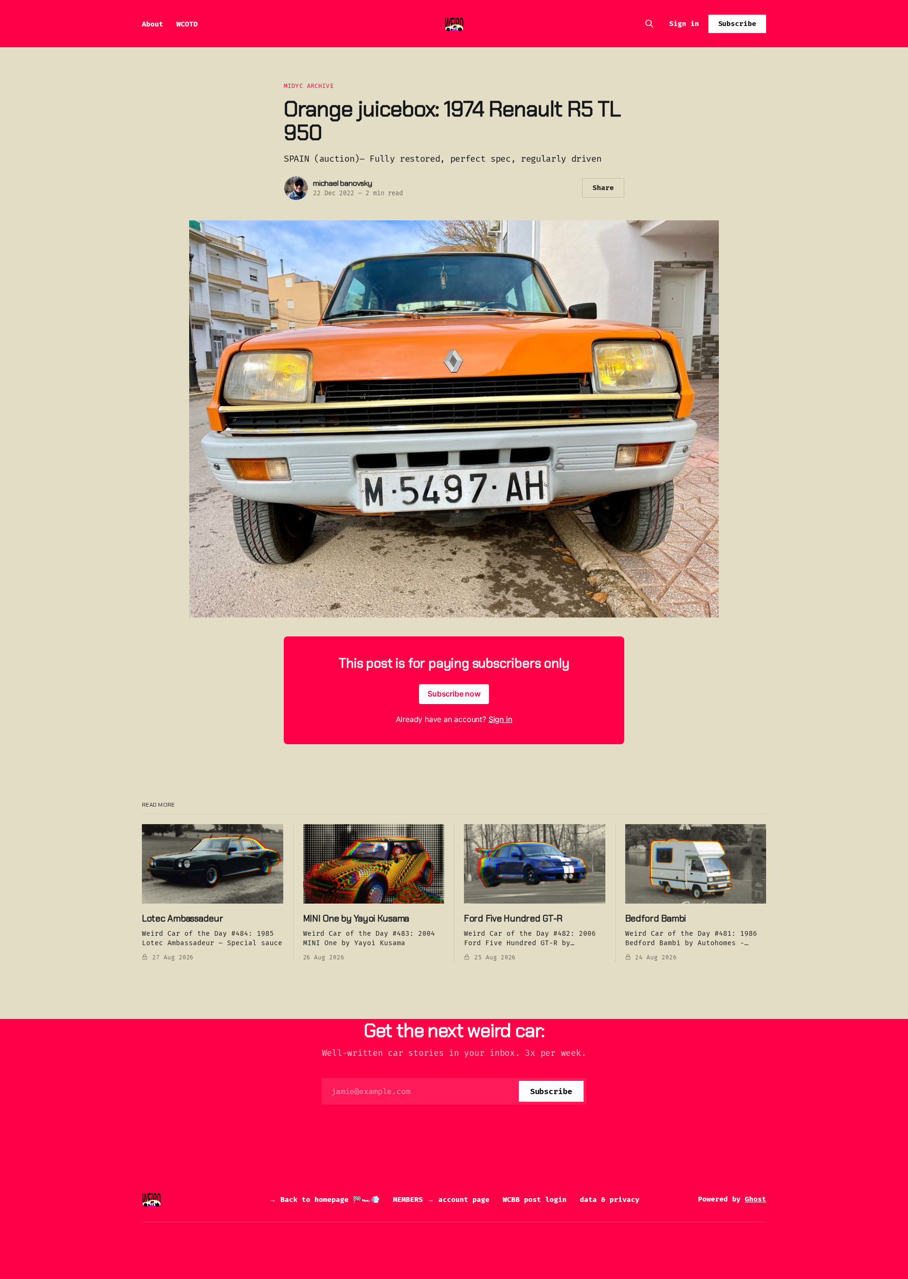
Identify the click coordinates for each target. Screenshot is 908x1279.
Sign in (684, 23)
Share (603, 187)
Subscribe (737, 23)
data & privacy (609, 1199)
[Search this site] (649, 23)
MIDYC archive (309, 85)
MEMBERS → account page (441, 1199)
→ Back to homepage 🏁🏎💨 (324, 1199)
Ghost (755, 1199)
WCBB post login (535, 1199)
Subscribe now (454, 693)
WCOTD (187, 24)
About (152, 24)
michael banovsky (342, 183)
